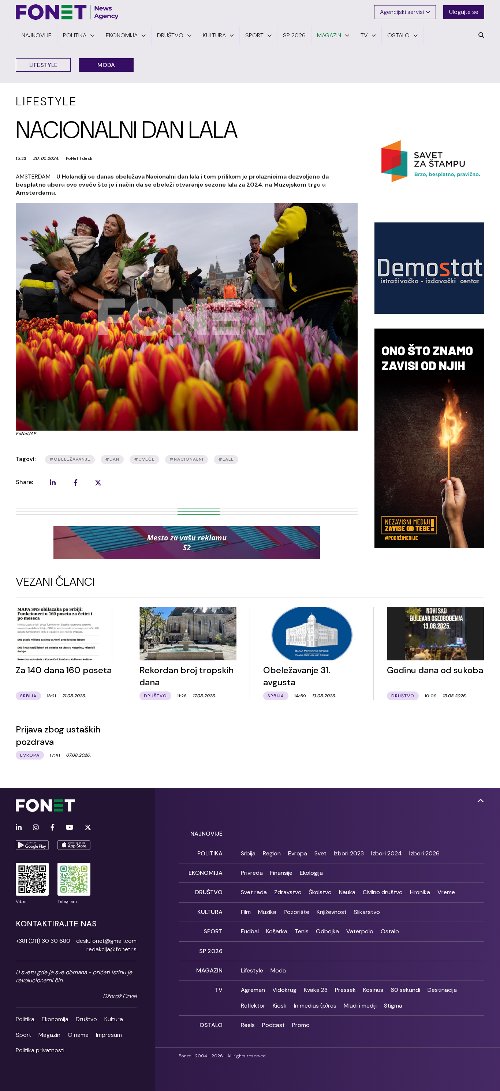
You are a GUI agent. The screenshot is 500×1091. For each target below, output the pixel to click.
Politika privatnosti (40, 1050)
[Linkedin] (19, 827)
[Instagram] (36, 827)
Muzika (267, 912)
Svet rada (254, 892)
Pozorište (296, 912)
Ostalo (390, 931)
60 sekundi (405, 990)
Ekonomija (55, 1019)
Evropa (297, 853)
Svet (320, 853)
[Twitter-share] (98, 482)
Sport (23, 1035)
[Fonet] (67, 12)
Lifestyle (43, 65)
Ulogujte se (463, 12)
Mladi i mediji (360, 1005)
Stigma (393, 1005)
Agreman (253, 990)
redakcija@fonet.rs (111, 949)
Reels (248, 1025)
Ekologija (311, 873)
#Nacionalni (186, 459)
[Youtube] (69, 827)
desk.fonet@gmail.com (106, 941)
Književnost (332, 912)
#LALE (226, 459)
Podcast (273, 1025)
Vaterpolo (359, 931)
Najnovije (206, 833)
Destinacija (442, 990)
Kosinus (373, 990)
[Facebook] (53, 827)
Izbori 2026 (424, 853)
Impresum (109, 1035)
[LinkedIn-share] (52, 482)
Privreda (252, 873)
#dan (112, 459)
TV (219, 990)
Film (246, 912)
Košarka (276, 931)
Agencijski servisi (402, 12)
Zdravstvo (288, 892)
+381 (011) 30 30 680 (43, 941)
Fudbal (250, 931)
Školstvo (320, 892)
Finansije (281, 873)
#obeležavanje (69, 459)
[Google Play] (32, 845)
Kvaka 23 (316, 990)
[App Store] (73, 845)
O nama (78, 1035)
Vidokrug (284, 990)
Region (272, 853)
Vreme (446, 892)
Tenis (302, 931)
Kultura (113, 1019)
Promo (301, 1025)
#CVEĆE (144, 459)
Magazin (49, 1035)
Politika (25, 1019)
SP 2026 (211, 951)
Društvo (86, 1019)
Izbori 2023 (349, 853)
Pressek (345, 990)
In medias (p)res (315, 1005)
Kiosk (280, 1005)
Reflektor (253, 1005)
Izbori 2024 (386, 853)
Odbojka (327, 931)
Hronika (420, 892)
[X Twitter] (88, 827)
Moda (106, 65)
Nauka (347, 892)
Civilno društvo (383, 892)
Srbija (248, 853)
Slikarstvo (367, 912)
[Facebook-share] (75, 482)
